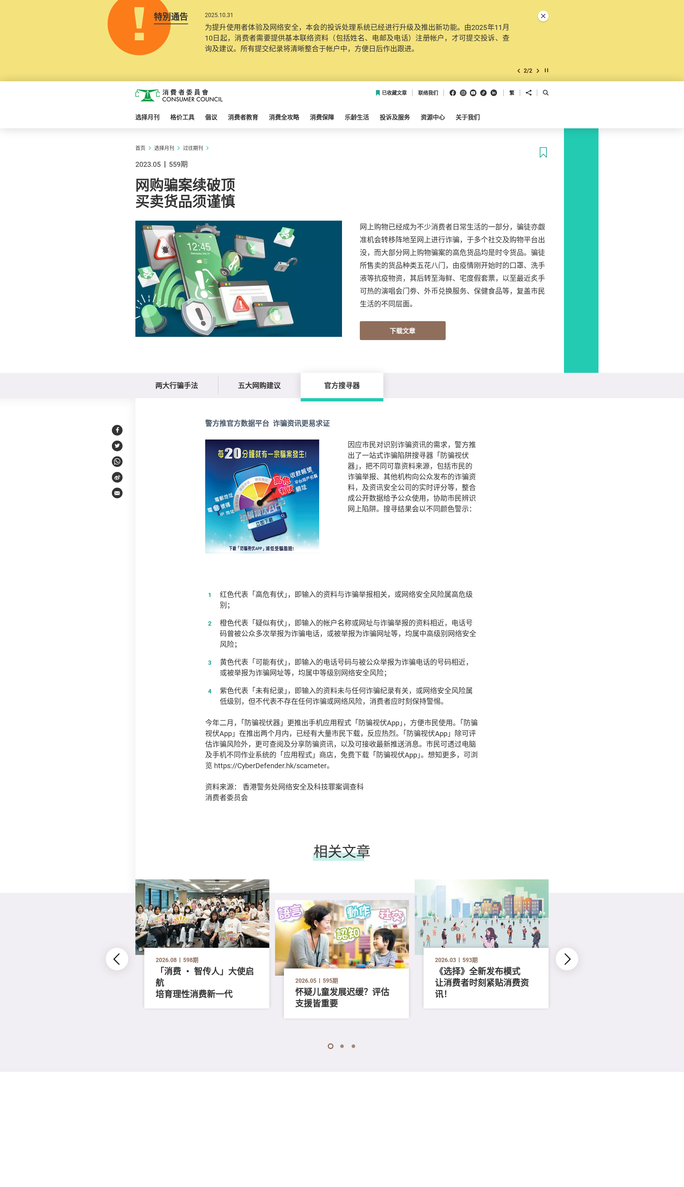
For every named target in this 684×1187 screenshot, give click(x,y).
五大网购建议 (259, 385)
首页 (140, 147)
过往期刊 (193, 147)
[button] (519, 70)
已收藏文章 (394, 93)
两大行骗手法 (176, 385)
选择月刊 (164, 147)
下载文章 (402, 331)
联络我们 (428, 93)
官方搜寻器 (342, 385)
